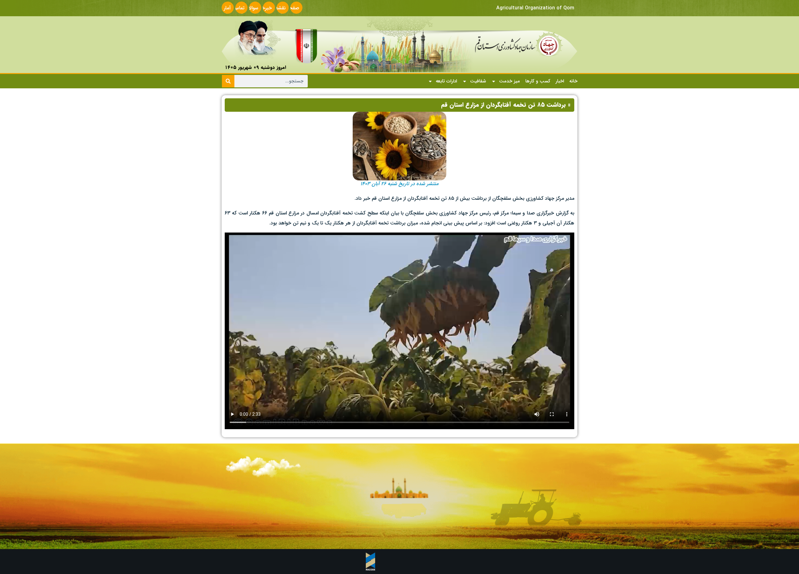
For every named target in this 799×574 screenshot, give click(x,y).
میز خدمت (509, 81)
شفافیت (478, 81)
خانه (573, 81)
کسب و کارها (537, 81)
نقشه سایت (280, 11)
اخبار (560, 81)
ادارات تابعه (446, 81)
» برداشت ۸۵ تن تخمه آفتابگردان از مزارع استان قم (506, 105)
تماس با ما (238, 11)
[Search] (228, 81)
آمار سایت (225, 11)
